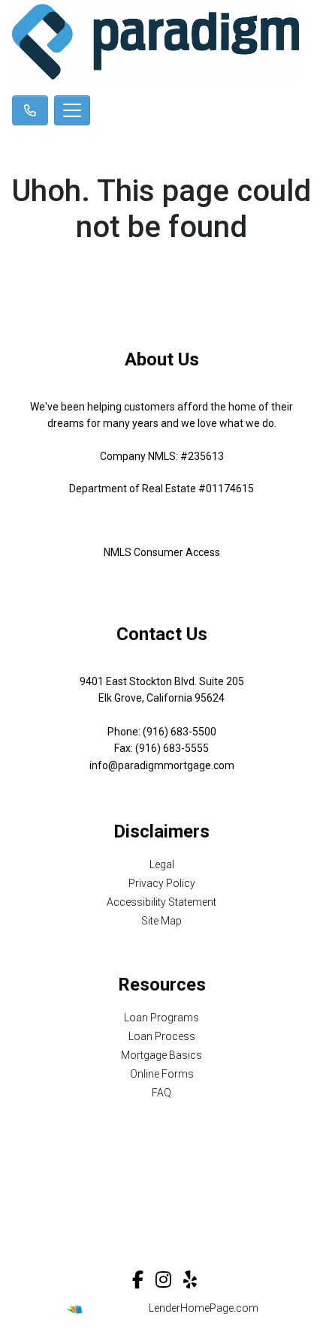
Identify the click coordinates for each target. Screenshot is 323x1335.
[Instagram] (163, 1279)
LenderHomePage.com (203, 1308)
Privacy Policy (161, 883)
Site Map (161, 921)
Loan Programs (161, 1018)
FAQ (161, 1093)
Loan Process (161, 1036)
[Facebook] (137, 1279)
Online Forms (162, 1074)
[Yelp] (190, 1279)
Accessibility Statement (161, 902)
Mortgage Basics (161, 1055)
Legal (161, 864)
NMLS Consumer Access (162, 552)
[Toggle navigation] (72, 110)
